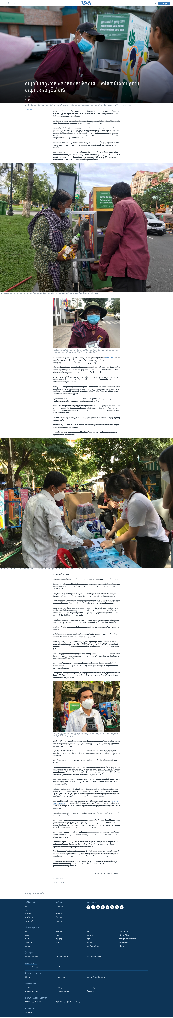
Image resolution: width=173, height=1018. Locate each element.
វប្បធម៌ (89, 939)
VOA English (60, 988)
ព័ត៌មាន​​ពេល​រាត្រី (60, 910)
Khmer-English (123, 942)
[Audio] (149, 3)
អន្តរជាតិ (27, 935)
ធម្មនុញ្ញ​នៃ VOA (60, 977)
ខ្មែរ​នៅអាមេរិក (28, 942)
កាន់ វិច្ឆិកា (27, 99)
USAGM (27, 988)
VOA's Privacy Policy (62, 991)
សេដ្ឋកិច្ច (58, 935)
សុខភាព (58, 942)
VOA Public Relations (31, 991)
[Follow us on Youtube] (98, 907)
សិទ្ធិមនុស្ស (59, 939)
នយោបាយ (59, 931)
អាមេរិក (27, 939)
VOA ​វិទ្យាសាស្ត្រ (29, 917)
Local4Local (109, 358)
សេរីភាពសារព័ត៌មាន (124, 935)
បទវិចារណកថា (122, 946)
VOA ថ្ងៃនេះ (28, 913)
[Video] (155, 3)
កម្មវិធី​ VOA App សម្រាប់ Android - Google (68, 1002)
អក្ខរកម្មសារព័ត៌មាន (124, 931)
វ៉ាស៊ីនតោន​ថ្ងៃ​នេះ (29, 910)
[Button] (29, 110)
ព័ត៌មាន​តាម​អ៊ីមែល (92, 967)
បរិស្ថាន (89, 931)
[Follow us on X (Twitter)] (93, 907)
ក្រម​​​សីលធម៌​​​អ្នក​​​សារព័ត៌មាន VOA (96, 977)
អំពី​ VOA (27, 977)
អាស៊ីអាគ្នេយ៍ (28, 946)
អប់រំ (57, 946)
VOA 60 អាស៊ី (29, 921)
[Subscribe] (122, 907)
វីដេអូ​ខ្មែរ (27, 906)
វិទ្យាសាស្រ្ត (90, 935)
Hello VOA (59, 913)
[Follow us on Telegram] (107, 907)
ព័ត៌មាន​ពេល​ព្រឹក (60, 906)
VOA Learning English (94, 956)
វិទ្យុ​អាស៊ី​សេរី (90, 991)
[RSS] (112, 907)
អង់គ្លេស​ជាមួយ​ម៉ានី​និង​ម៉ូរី (31, 956)
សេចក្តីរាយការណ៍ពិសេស (93, 946)
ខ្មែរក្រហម (90, 942)
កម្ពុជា (26, 931)
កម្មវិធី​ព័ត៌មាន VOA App (31, 967)
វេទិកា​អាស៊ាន (59, 921)
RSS (120, 967)
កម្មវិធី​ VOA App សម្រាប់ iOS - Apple (35, 1002)
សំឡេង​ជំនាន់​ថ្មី (59, 917)
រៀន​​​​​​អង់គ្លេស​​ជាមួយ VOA (62, 956)
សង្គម (14, 3)
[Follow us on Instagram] (103, 907)
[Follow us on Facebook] (88, 907)
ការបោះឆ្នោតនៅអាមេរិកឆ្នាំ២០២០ (127, 939)
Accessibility (91, 988)
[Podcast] (117, 907)
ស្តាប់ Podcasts (60, 967)
